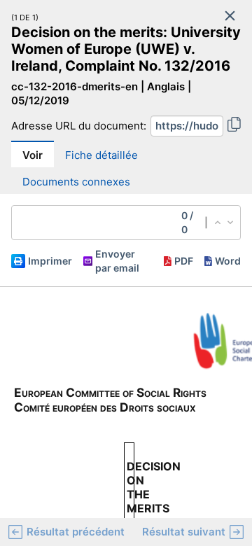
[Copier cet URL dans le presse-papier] (234, 126)
